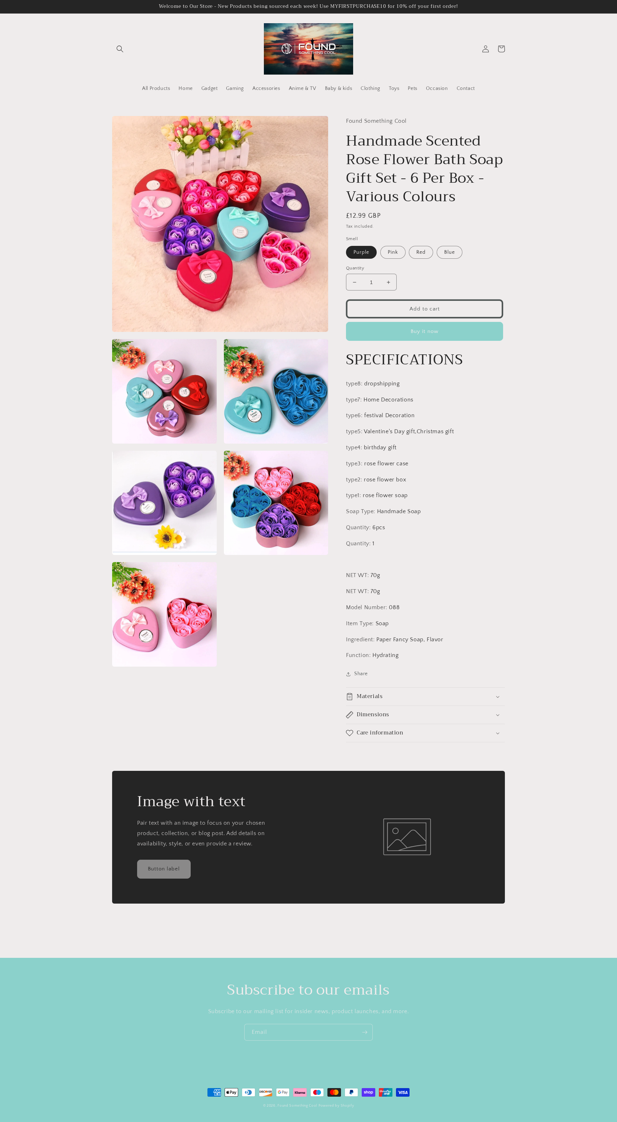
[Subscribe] (364, 1032)
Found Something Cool (297, 1106)
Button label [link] (164, 869)
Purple (361, 252)
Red (421, 252)
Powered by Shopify (336, 1106)
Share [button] (361, 674)
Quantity (355, 268)
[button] (120, 49)
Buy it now (424, 331)
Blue (449, 252)
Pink (393, 252)
